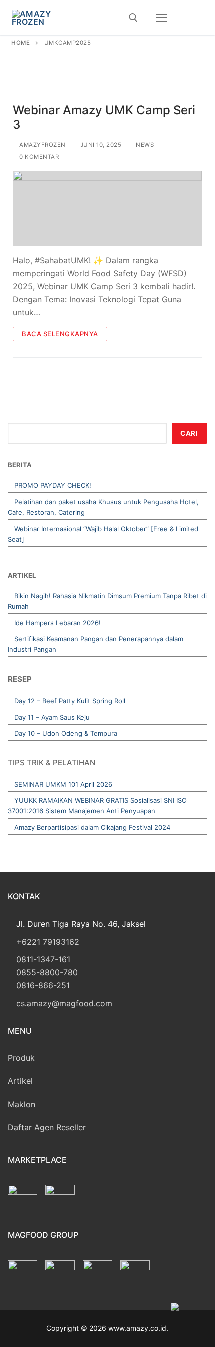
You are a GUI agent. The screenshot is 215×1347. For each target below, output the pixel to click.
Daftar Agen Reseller (47, 1127)
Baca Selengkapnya (60, 334)
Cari (189, 433)
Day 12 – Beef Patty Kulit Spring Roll (70, 701)
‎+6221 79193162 (48, 942)
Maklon (22, 1104)
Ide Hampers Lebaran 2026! (57, 623)
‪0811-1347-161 (43, 959)
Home (21, 42)
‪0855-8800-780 (47, 972)
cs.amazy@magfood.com (64, 1003)
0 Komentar (38, 156)
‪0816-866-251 (43, 985)
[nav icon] (162, 17)
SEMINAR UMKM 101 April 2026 (63, 784)
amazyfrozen (42, 144)
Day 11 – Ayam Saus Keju (52, 717)
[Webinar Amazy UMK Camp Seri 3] (107, 208)
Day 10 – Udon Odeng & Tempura (66, 733)
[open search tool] (133, 17)
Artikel (20, 1081)
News (144, 144)
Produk (21, 1058)
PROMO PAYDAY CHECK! (53, 485)
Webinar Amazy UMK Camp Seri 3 (104, 117)
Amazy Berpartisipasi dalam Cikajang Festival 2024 (92, 827)
